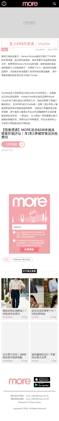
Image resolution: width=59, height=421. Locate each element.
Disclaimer (22, 402)
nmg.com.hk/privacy (34, 234)
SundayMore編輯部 (9, 317)
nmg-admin (40, 49)
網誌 (5, 50)
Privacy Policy (35, 402)
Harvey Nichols (22, 259)
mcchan (35, 317)
